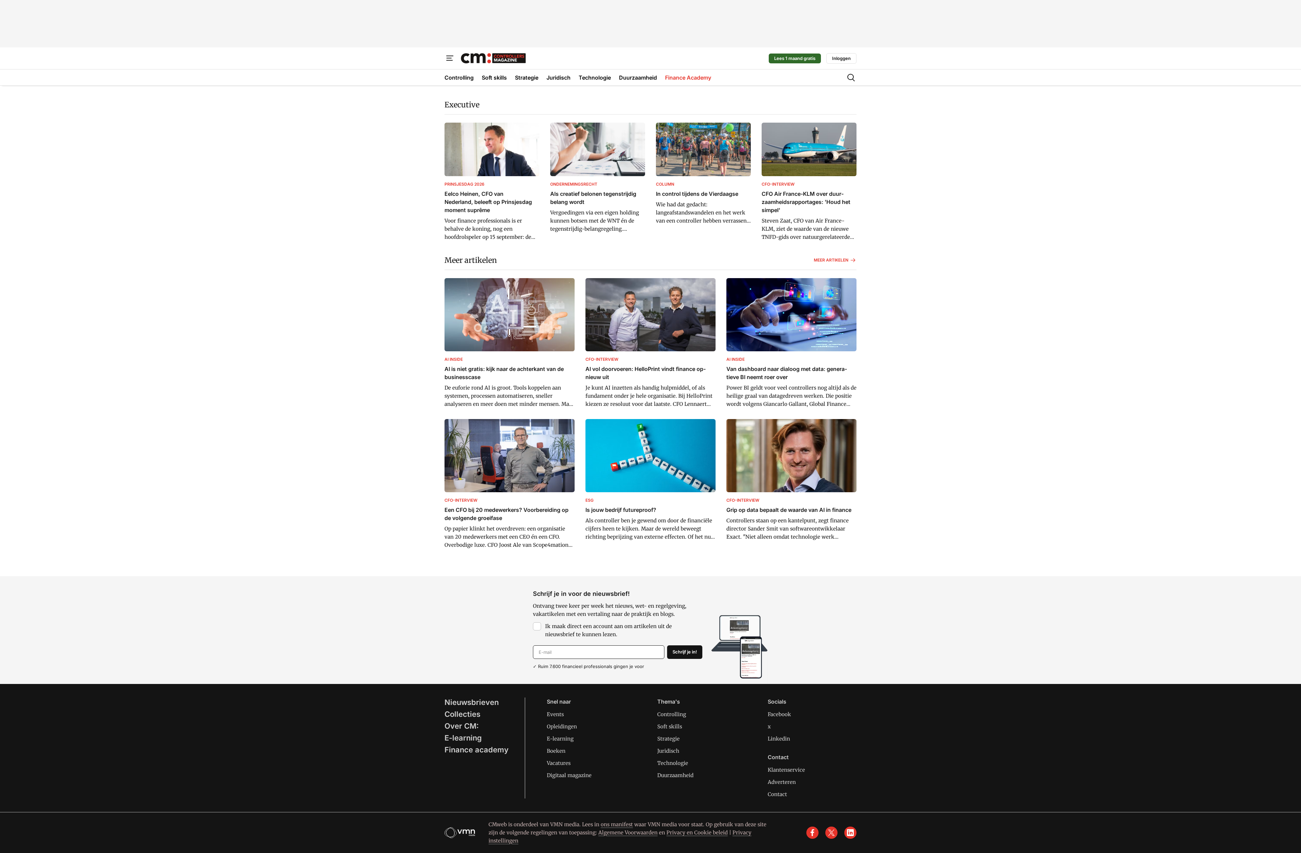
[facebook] (812, 833)
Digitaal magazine (569, 775)
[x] (831, 833)
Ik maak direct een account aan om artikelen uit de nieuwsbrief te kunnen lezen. (608, 630)
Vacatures (559, 763)
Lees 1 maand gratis (794, 58)
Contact (777, 794)
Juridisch (668, 751)
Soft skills (669, 726)
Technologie (672, 763)
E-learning (463, 737)
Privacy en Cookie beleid (697, 832)
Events (555, 714)
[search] (851, 78)
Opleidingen (562, 726)
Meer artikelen (471, 260)
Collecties (462, 714)
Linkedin (779, 738)
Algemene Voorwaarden (628, 832)
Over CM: (462, 726)
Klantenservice (786, 770)
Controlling (671, 714)
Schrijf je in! (685, 651)
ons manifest (617, 824)
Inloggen (841, 58)
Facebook (779, 714)
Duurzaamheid (675, 775)
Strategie (668, 738)
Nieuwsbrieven (472, 702)
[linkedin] (850, 833)
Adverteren (782, 782)
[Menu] (450, 58)
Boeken (556, 751)
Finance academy (477, 749)
